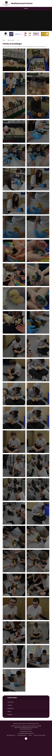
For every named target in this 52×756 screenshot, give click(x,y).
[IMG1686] (14, 561)
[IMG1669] (38, 346)
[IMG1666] (38, 131)
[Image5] (14, 83)
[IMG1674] (14, 418)
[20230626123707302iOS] (38, 274)
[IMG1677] (38, 441)
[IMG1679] (38, 465)
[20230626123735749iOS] (14, 322)
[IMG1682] (14, 513)
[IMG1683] (38, 513)
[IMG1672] (14, 394)
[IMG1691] (38, 608)
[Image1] (14, 131)
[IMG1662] (38, 179)
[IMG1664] (38, 155)
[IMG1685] (38, 537)
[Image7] (14, 60)
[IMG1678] (14, 465)
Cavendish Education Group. (33, 723)
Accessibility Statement (21, 735)
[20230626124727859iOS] (38, 251)
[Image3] (14, 107)
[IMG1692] (14, 632)
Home (4, 40)
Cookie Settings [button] (42, 735)
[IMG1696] (14, 656)
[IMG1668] (14, 346)
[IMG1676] (14, 441)
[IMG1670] (14, 370)
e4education (31, 733)
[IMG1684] (14, 537)
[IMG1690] (14, 608)
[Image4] (38, 83)
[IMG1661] (14, 203)
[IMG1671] (38, 370)
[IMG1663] (14, 179)
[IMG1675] (38, 418)
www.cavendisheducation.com (26, 729)
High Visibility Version (11, 735)
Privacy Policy (36, 735)
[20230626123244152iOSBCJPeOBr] (14, 274)
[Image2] (38, 107)
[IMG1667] (38, 322)
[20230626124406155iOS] (38, 298)
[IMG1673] (38, 394)
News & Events (11, 40)
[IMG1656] (38, 656)
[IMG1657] (14, 680)
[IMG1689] (38, 585)
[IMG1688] (14, 585)
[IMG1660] (38, 203)
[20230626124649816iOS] (14, 298)
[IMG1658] (38, 227)
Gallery (18, 40)
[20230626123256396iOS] (14, 251)
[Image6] (38, 60)
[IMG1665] (14, 155)
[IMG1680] (14, 489)
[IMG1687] (38, 561)
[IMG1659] (14, 227)
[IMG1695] (38, 632)
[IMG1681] (38, 489)
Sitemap (30, 735)
